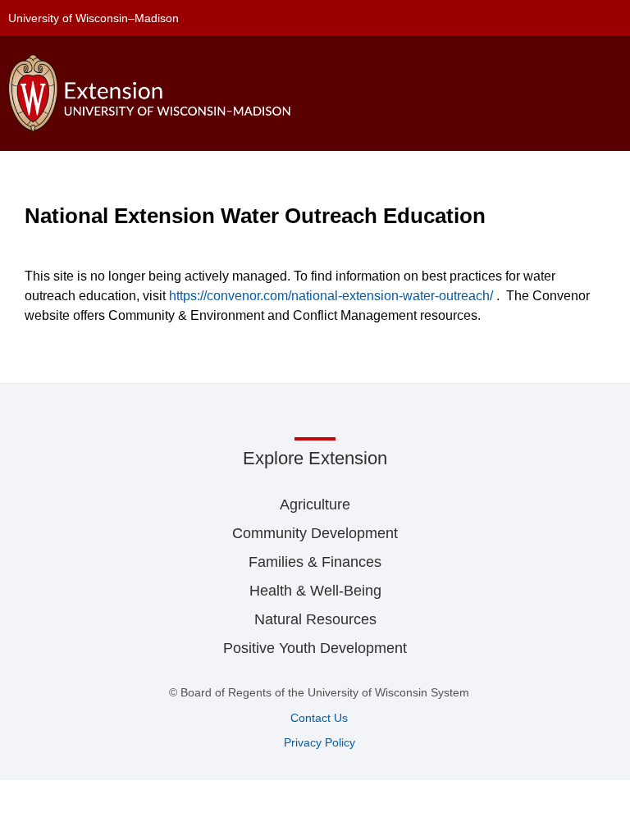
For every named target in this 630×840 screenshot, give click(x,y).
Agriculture (315, 504)
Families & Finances (315, 562)
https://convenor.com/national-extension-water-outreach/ (331, 296)
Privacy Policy (319, 742)
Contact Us (319, 717)
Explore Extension (315, 458)
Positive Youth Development (315, 648)
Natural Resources (315, 619)
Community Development (315, 533)
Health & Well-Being (315, 590)
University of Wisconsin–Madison (93, 18)
